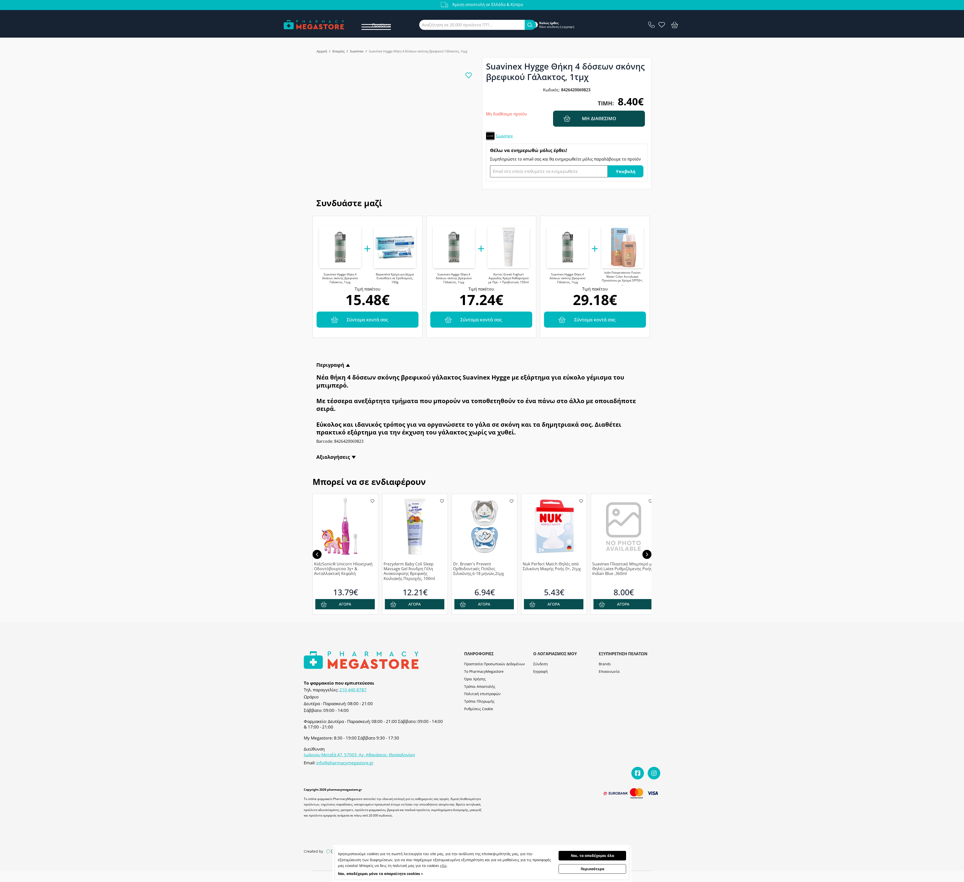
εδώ (443, 865)
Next (646, 554)
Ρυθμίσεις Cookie (478, 708)
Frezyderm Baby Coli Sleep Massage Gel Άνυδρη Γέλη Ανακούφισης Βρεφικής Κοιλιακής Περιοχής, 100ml (409, 571)
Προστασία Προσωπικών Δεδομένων (494, 664)
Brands (605, 664)
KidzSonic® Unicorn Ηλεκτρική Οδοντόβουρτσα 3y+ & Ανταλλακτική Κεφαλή (343, 569)
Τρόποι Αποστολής (479, 686)
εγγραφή (568, 27)
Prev (317, 554)
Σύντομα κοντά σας (367, 320)
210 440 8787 (353, 690)
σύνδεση (553, 27)
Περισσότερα (592, 868)
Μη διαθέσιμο (599, 118)
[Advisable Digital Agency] (331, 851)
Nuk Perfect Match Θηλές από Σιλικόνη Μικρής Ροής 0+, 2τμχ (552, 566)
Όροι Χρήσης (475, 679)
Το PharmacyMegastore (484, 671)
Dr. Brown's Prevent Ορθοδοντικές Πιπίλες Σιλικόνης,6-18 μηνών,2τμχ (478, 569)
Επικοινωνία (609, 671)
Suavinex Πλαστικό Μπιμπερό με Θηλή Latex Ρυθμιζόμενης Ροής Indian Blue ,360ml (623, 569)
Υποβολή (625, 171)
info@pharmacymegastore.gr (345, 763)
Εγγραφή (540, 671)
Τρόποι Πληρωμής (479, 701)
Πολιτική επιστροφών (482, 693)
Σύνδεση (540, 664)
